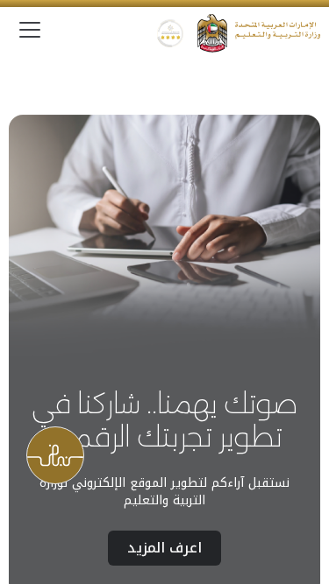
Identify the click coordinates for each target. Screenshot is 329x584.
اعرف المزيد (164, 547)
